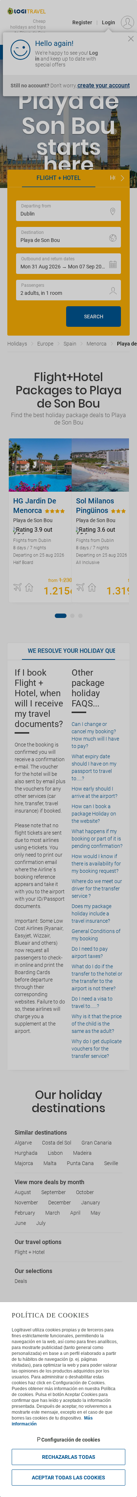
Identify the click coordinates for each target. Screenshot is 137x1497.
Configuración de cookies (70, 1440)
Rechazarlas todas (68, 1457)
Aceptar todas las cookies (68, 1477)
